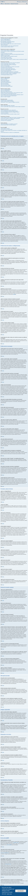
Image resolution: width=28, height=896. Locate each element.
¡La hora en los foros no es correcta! (6, 53)
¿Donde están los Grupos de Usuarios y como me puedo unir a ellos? (12, 92)
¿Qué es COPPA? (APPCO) (5, 39)
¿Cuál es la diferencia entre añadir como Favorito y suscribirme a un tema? (12, 117)
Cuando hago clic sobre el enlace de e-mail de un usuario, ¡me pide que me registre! (14, 59)
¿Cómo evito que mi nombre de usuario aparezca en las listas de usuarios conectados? (12, 52)
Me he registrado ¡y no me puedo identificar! (8, 41)
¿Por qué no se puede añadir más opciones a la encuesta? (10, 66)
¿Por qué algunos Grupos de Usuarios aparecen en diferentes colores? (12, 94)
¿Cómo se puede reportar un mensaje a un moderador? (9, 71)
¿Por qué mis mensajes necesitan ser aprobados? (9, 73)
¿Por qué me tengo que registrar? (6, 38)
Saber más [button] (9, 894)
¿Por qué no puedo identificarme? (6, 42)
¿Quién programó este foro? (5, 128)
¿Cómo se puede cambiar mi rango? (6, 58)
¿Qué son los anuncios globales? (6, 82)
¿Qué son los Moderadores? (5, 90)
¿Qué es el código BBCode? (5, 78)
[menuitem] (3, 2)
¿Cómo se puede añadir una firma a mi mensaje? (8, 64)
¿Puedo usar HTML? (4, 79)
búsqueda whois (8, 864)
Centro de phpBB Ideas (5, 852)
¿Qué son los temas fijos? (5, 84)
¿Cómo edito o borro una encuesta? (6, 67)
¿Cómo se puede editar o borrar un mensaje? (8, 63)
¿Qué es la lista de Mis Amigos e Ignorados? (8, 105)
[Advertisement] (14, 20)
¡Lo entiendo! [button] (21, 890)
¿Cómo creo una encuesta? (5, 65)
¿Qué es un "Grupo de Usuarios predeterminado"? (9, 95)
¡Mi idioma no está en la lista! (5, 55)
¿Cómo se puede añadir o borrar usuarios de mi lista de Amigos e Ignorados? (13, 106)
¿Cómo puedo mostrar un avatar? (6, 57)
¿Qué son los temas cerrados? (6, 85)
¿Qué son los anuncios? (4, 83)
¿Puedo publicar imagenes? (5, 81)
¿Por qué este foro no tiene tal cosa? (6, 129)
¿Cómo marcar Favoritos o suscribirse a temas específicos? (10, 118)
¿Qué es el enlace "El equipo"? (5, 96)
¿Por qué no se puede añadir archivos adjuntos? (8, 69)
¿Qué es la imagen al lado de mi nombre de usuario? (9, 56)
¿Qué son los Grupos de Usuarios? (6, 91)
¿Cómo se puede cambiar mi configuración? (8, 50)
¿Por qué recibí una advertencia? (6, 70)
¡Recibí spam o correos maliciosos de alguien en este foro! (10, 102)
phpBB (14, 294)
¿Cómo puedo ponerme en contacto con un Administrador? (10, 132)
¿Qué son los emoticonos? (5, 80)
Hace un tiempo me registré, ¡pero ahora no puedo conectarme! (11, 43)
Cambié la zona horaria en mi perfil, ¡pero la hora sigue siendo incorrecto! (12, 54)
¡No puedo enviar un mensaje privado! (7, 100)
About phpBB (9, 844)
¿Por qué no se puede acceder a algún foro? (8, 68)
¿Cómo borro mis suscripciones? (6, 120)
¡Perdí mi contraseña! (4, 44)
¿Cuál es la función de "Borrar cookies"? (7, 46)
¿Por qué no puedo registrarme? (6, 40)
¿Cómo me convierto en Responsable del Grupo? (8, 93)
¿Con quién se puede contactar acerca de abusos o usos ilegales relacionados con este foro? (14, 131)
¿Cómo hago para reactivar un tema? (7, 74)
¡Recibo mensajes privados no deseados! (7, 101)
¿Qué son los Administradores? (6, 89)
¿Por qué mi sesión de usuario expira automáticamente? (9, 45)
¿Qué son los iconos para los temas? (7, 86)
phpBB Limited (16, 842)
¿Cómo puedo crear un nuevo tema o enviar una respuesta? (10, 62)
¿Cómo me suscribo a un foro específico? (7, 119)
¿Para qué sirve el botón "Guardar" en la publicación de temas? (11, 72)
